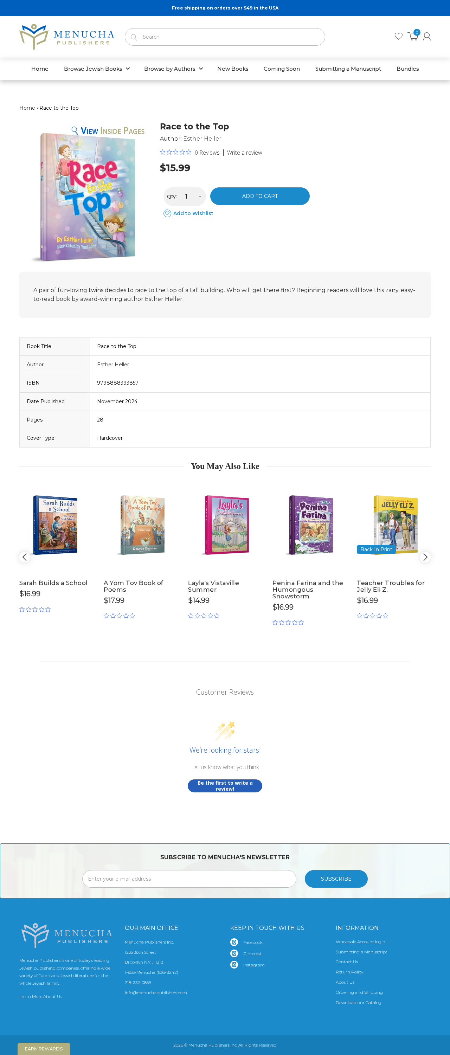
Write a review (244, 152)
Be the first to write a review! (225, 785)
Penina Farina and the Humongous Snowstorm (307, 589)
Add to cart (260, 196)
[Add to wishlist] (82, 486)
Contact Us (347, 961)
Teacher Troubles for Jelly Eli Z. (391, 586)
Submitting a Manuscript (361, 951)
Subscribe (336, 879)
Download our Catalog (358, 1002)
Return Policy (349, 971)
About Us (345, 982)
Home (27, 108)
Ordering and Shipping (359, 992)
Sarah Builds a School (53, 582)
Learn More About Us (40, 996)
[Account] (427, 36)
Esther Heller (202, 138)
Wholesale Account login (360, 941)
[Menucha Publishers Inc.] (66, 35)
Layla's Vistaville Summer (213, 586)
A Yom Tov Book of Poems (133, 586)
